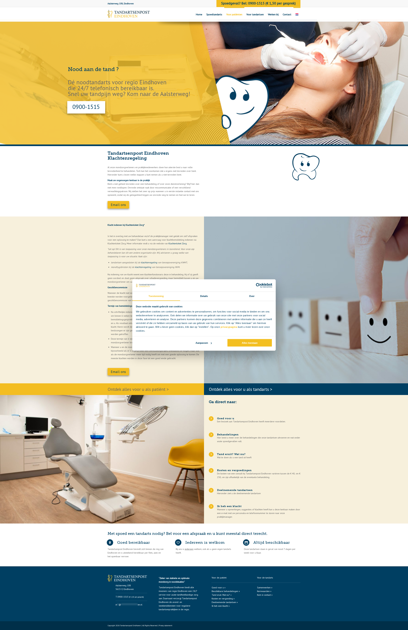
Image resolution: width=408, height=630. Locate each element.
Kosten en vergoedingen (234, 470)
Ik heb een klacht (229, 506)
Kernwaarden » (264, 591)
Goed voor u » (219, 587)
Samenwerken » (264, 587)
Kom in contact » (265, 594)
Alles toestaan (250, 343)
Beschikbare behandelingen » (226, 591)
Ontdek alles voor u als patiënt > (138, 389)
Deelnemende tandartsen (235, 490)
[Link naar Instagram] (298, 626)
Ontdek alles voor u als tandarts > (240, 389)
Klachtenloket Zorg (177, 243)
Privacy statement (165, 625)
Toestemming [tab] (156, 296)
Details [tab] (204, 296)
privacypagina (229, 326)
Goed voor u (225, 418)
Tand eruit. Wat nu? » (222, 594)
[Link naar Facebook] (293, 626)
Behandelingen (228, 434)
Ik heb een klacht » (221, 605)
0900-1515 (86, 106)
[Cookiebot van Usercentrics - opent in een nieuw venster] (258, 285)
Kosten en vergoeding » (223, 598)
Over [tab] (252, 296)
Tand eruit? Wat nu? (231, 454)
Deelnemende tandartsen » (225, 602)
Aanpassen (202, 343)
